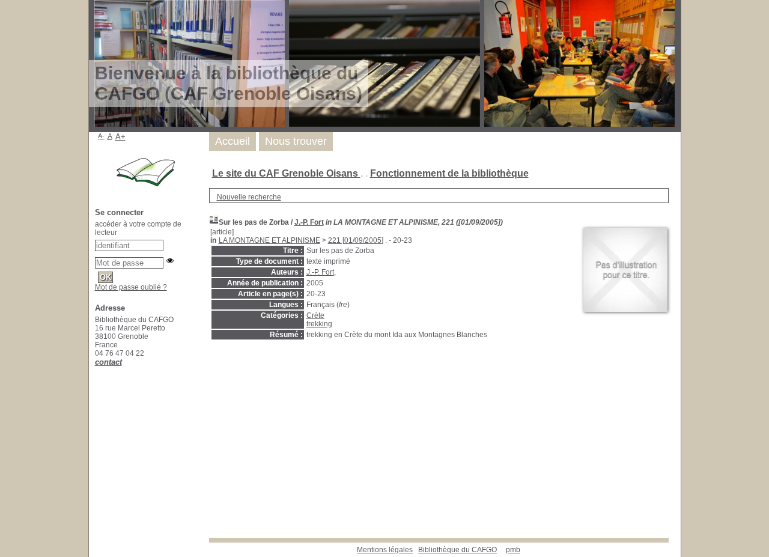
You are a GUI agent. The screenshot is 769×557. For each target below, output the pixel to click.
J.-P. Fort (309, 222)
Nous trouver (296, 141)
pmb (513, 550)
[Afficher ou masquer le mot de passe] (170, 260)
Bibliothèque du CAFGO (457, 550)
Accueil (232, 141)
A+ (120, 136)
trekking (319, 324)
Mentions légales (385, 550)
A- (101, 135)
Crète (315, 315)
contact (108, 362)
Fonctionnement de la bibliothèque (449, 173)
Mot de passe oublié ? (131, 287)
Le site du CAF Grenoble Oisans (286, 173)
